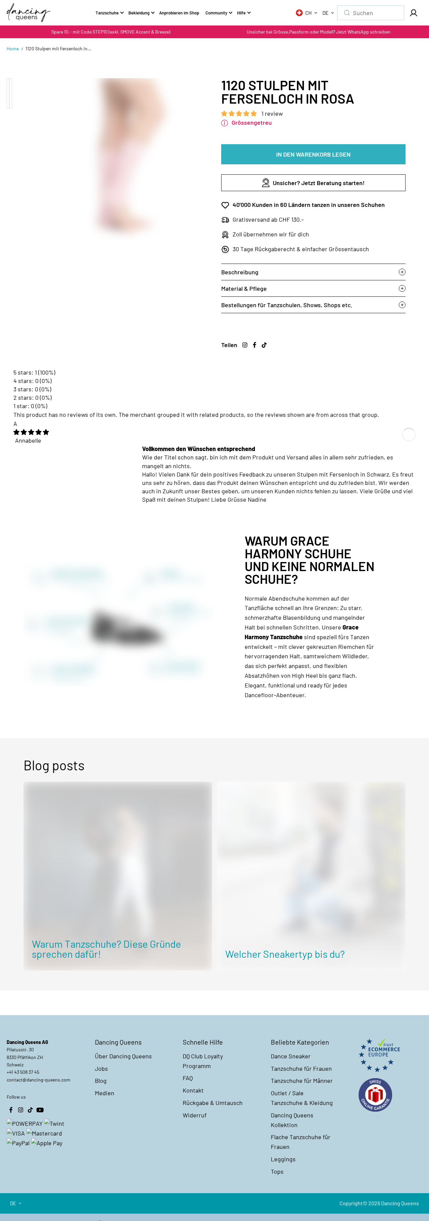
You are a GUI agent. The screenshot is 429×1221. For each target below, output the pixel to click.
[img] (31, 432)
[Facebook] (254, 345)
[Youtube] (40, 1110)
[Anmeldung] (413, 12)
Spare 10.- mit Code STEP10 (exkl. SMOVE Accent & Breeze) (110, 32)
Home (13, 48)
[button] (239, 113)
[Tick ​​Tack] (264, 345)
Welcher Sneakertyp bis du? (285, 954)
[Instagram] (245, 345)
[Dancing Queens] (28, 12)
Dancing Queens (400, 1203)
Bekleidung (138, 12)
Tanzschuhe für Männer (302, 1080)
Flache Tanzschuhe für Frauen (300, 1141)
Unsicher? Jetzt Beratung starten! (319, 182)
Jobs (101, 1068)
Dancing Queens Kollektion (292, 1119)
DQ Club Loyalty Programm (203, 1060)
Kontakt (193, 1090)
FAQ (188, 1077)
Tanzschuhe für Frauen (301, 1068)
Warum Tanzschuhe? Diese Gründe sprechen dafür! (106, 949)
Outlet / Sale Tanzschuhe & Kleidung (302, 1097)
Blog (101, 1080)
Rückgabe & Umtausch (213, 1102)
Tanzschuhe (107, 12)
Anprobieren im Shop (179, 12)
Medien (104, 1093)
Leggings (283, 1159)
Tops (277, 1171)
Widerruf (194, 1115)
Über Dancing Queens (123, 1056)
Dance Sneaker (291, 1056)
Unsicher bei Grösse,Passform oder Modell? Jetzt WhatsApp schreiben (318, 32)
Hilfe (241, 12)
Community (216, 12)
